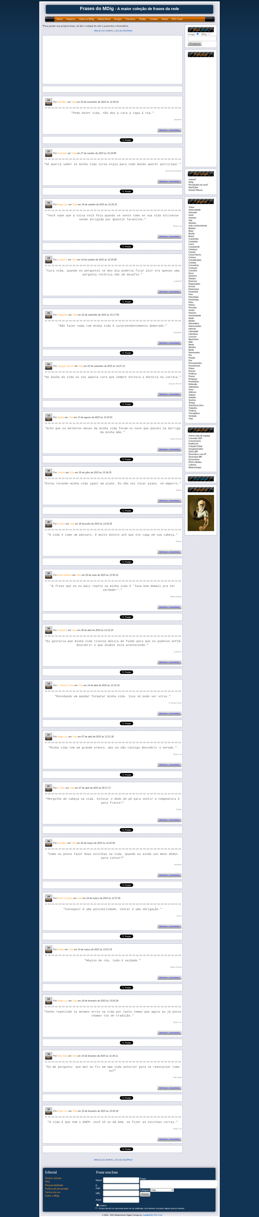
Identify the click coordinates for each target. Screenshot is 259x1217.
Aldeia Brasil (104, 19)
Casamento (194, 247)
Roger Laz (62, 204)
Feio (191, 294)
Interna (205, 29)
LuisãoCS (62, 259)
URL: (98, 1193)
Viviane (61, 523)
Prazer (192, 376)
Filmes (192, 305)
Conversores (195, 441)
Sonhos (192, 400)
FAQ (47, 1181)
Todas (191, 207)
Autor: (99, 1199)
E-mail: (98, 1187)
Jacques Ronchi (65, 366)
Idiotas (192, 321)
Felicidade (194, 297)
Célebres (193, 249)
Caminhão (194, 239)
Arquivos (70, 19)
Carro (191, 244)
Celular (192, 252)
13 (124, 31)
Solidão (192, 397)
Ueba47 (192, 179)
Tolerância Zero (196, 405)
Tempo (192, 403)
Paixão (192, 358)
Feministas (194, 299)
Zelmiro (61, 472)
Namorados (194, 352)
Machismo (193, 339)
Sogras (192, 395)
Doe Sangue (201, 478)
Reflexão (193, 384)
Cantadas (193, 241)
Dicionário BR (195, 457)
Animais (192, 218)
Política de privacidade (56, 1188)
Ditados (192, 278)
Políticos (193, 373)
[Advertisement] (78, 60)
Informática (194, 323)
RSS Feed (177, 19)
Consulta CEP (195, 438)
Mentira (192, 347)
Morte (191, 350)
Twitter (164, 19)
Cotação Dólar (195, 446)
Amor (191, 215)
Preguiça (193, 379)
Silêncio (192, 392)
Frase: (143, 1178)
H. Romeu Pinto (65, 685)
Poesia (192, 371)
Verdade (193, 416)
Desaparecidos (196, 449)
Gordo (192, 310)
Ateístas (192, 223)
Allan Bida (62, 1056)
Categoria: (145, 1190)
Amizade (193, 212)
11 (117, 31)
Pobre (191, 368)
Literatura (193, 334)
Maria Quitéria (64, 575)
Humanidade (195, 315)
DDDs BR (193, 451)
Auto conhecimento (198, 225)
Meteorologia (195, 467)
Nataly (60, 417)
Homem (192, 313)
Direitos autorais (53, 1178)
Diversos (193, 281)
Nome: (99, 1180)
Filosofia (193, 307)
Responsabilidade (54, 1185)
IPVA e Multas (195, 462)
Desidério (62, 102)
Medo (191, 344)
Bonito (192, 233)
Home (60, 19)
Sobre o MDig (52, 1195)
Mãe (191, 342)
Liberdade (193, 331)
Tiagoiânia (62, 314)
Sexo (191, 389)
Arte (190, 220)
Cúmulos (193, 270)
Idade (191, 318)
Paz (190, 360)
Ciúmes (192, 257)
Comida (192, 262)
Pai (190, 355)
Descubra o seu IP (197, 454)
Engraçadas (194, 284)
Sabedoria (194, 387)
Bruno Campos (65, 898)
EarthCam (193, 443)
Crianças (193, 268)
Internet (192, 329)
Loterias (192, 465)
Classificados (195, 260)
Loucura (192, 336)
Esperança (194, 289)
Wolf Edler (193, 187)
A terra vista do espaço (199, 436)
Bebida (192, 228)
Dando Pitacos (196, 190)
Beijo (191, 231)
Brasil (191, 236)
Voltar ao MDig (86, 19)
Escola (192, 286)
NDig (191, 182)
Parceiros (130, 19)
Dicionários (194, 459)
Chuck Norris (195, 255)
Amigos (118, 19)
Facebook (193, 292)
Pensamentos (195, 363)
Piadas (142, 19)
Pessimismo (194, 366)
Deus (191, 273)
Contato (154, 19)
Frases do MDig (97, 8)
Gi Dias (61, 788)
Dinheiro (193, 276)
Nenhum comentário (169, 130)
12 (120, 31)
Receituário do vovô (198, 185)
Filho (191, 302)
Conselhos (194, 265)
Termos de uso (52, 1192)
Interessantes (195, 326)
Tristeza (192, 410)
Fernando (62, 153)
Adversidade (195, 210)
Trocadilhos (194, 413)
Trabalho (193, 408)
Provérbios (194, 381)
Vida (74, 102)
